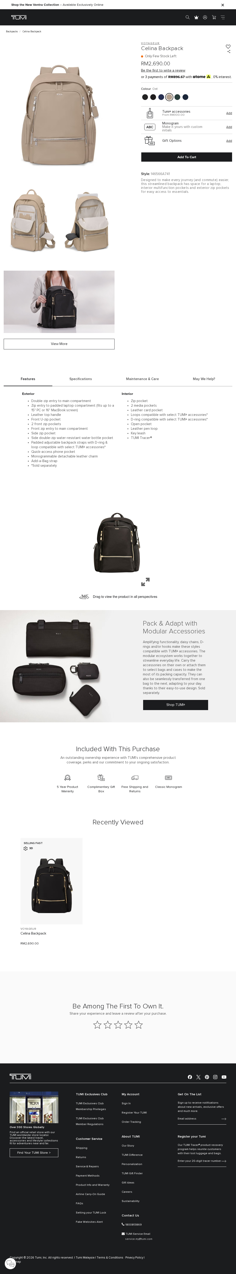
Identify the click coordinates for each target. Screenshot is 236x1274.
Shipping (81, 1148)
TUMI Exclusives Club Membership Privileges (91, 1106)
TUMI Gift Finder (132, 1173)
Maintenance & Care (142, 379)
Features (28, 379)
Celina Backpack (33, 933)
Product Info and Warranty (92, 1185)
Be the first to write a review (163, 70)
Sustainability (130, 1201)
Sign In (126, 1103)
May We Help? (204, 379)
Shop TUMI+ (175, 705)
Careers (127, 1192)
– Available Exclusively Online (57, 4)
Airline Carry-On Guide (90, 1194)
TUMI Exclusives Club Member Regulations (90, 1121)
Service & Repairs (87, 1166)
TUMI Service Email (138, 1234)
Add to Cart (186, 157)
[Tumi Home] (19, 17)
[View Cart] (214, 17)
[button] (118, 537)
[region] (118, 537)
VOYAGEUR (28, 929)
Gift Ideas (128, 1182)
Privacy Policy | (135, 1257)
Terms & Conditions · (111, 1257)
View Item (51, 913)
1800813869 (133, 1224)
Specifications (80, 379)
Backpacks (12, 31)
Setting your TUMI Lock (91, 1212)
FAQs (79, 1203)
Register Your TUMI (134, 1112)
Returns (81, 1157)
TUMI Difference (132, 1155)
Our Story (128, 1145)
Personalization (132, 1164)
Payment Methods (88, 1175)
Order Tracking (131, 1122)
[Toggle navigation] (223, 17)
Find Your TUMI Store (32, 1152)
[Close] (222, 4)
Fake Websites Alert (89, 1222)
